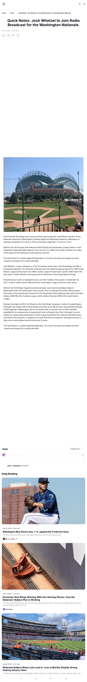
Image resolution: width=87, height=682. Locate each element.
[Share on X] (8, 35)
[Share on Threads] (13, 35)
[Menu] (84, 4)
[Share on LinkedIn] (18, 35)
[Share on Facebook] (3, 35)
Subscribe (16, 466)
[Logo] (4, 4)
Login (9, 466)
